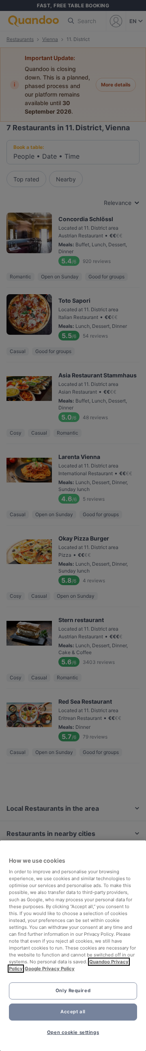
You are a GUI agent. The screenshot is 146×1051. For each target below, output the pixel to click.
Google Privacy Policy (50, 968)
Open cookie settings (73, 1032)
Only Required (73, 990)
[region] (73, 945)
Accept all (73, 1011)
